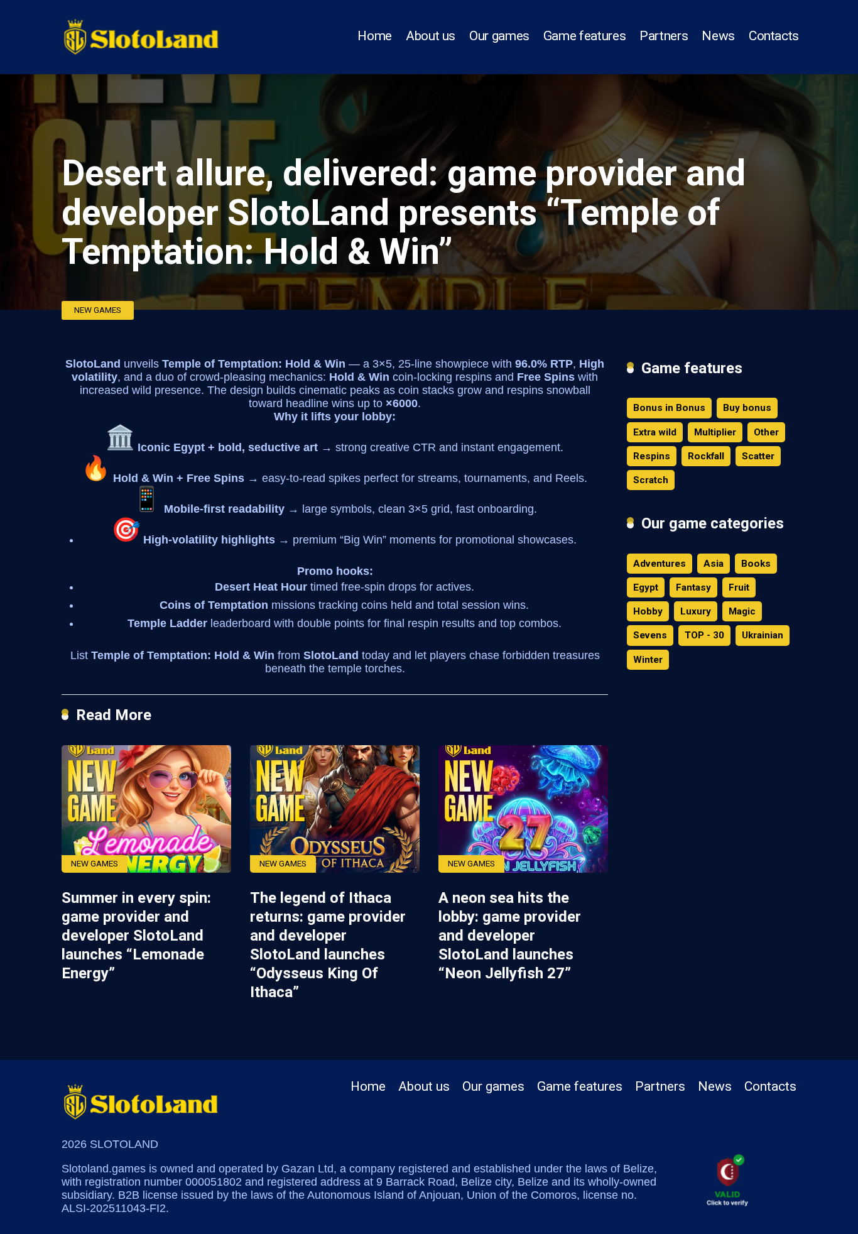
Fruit (739, 587)
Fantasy (693, 587)
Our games (499, 35)
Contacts (774, 35)
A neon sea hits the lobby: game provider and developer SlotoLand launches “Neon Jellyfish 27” (509, 935)
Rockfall (706, 456)
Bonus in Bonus (669, 407)
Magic (742, 611)
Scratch (650, 480)
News (718, 35)
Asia (713, 563)
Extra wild (654, 432)
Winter (648, 659)
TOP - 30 (704, 635)
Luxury (695, 611)
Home (374, 35)
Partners (663, 35)
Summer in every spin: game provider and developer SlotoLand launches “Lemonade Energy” (136, 935)
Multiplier (715, 432)
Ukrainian (762, 635)
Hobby (648, 611)
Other (766, 432)
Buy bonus (747, 407)
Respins (651, 456)
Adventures (659, 563)
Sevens (650, 635)
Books (756, 563)
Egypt (645, 587)
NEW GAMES (97, 310)
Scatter (758, 456)
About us (430, 35)
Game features (584, 35)
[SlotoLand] (141, 33)
